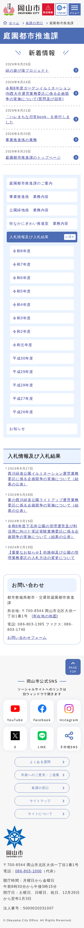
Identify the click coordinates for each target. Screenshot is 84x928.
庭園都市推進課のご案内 (31, 183)
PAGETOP (73, 669)
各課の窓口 (34, 23)
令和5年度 (22, 291)
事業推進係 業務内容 (29, 197)
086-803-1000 (28, 871)
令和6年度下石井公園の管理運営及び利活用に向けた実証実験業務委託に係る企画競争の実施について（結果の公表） (43, 531)
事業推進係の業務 (21, 140)
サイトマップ (40, 801)
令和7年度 (22, 264)
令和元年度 (22, 345)
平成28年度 (23, 385)
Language (61, 13)
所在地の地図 (45, 616)
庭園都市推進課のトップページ (33, 157)
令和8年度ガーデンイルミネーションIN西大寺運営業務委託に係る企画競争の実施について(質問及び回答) (38, 93)
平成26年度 (23, 412)
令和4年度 (22, 305)
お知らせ (17, 429)
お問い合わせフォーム (27, 638)
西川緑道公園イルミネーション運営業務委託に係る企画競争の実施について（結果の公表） (43, 479)
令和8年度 (22, 251)
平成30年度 (23, 358)
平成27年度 (23, 398)
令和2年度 (22, 331)
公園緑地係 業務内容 (29, 210)
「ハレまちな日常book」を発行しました (38, 119)
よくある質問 (40, 762)
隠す (72, 236)
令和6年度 (22, 278)
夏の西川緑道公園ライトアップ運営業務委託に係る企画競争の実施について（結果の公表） (43, 505)
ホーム (14, 23)
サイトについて (40, 814)
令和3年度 (22, 318)
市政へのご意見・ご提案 (40, 775)
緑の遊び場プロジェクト (27, 70)
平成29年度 (23, 372)
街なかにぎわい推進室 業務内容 (39, 223)
